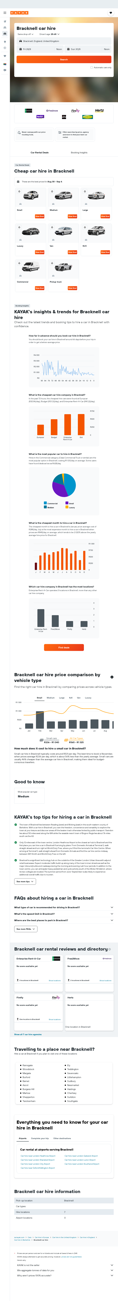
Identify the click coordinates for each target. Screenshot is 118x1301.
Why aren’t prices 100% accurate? (34, 1275)
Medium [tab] (51, 697)
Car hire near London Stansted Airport (38, 1160)
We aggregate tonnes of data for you (35, 1270)
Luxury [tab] (88, 697)
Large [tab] (61, 697)
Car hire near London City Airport (35, 1164)
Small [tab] (39, 697)
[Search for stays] (5, 27)
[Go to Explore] (5, 42)
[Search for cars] (5, 33)
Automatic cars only (102, 67)
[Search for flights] (5, 21)
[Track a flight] (5, 48)
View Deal (40, 216)
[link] (64, 647)
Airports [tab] (22, 1138)
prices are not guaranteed (71, 1257)
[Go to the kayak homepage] (19, 13)
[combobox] (26, 34)
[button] (5, 13)
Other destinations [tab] (62, 1138)
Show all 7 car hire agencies (28, 1034)
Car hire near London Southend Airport (82, 1164)
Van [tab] (78, 697)
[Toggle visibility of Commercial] (51, 503)
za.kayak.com (19, 1237)
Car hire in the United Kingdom (64, 1237)
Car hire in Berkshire (22, 1240)
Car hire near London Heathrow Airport (38, 1156)
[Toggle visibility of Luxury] (70, 507)
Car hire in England (87, 1237)
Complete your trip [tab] (40, 1138)
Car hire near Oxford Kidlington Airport (38, 1168)
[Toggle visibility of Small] (69, 503)
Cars (29, 1237)
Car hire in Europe (42, 1237)
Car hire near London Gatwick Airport (81, 1156)
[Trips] (5, 56)
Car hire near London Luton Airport (80, 1160)
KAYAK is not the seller (28, 1265)
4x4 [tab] (70, 697)
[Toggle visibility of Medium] (49, 507)
